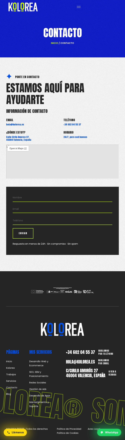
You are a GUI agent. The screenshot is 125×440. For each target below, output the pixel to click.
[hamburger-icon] (78, 6)
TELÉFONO (69, 120)
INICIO (54, 43)
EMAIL (9, 120)
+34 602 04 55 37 (80, 352)
